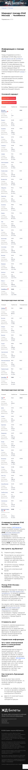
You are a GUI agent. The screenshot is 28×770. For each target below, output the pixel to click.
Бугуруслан (4, 179)
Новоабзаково (4, 484)
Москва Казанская (7, 58)
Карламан (3, 424)
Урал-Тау (3, 475)
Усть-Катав (3, 247)
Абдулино (3, 187)
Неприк (3, 326)
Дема (2, 407)
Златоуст (3, 272)
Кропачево (4, 238)
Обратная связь (5, 722)
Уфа (2, 221)
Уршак (2, 416)
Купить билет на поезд (8, 98)
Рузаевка (3, 128)
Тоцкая (3, 343)
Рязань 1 (3, 120)
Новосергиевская (5, 360)
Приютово (3, 196)
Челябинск (19, 58)
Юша (2, 450)
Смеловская (4, 500)
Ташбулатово (4, 492)
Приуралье (4, 433)
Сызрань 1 (3, 145)
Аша (2, 230)
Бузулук (3, 335)
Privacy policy (4, 720)
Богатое (3, 318)
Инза (2, 137)
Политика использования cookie (9, 718)
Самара (22, 71)
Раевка (3, 213)
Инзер (2, 441)
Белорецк (3, 458)
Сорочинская (4, 352)
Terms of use (4, 721)
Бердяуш (3, 263)
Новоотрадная (4, 162)
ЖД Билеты (16, 527)
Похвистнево (4, 170)
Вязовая (3, 255)
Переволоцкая (4, 369)
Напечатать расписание (9, 102)
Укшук (2, 467)
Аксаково (3, 204)
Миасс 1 (3, 280)
